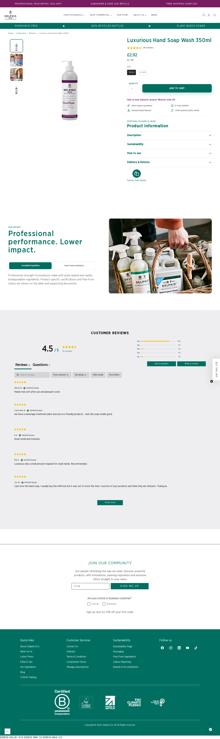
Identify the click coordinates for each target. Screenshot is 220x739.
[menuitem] (74, 15)
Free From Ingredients (124, 656)
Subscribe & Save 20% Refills (110, 3)
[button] (158, 341)
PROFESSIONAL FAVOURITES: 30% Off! (38, 3)
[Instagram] (171, 648)
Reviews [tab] (22, 365)
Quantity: (134, 83)
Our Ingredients (28, 667)
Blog (22, 672)
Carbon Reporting (122, 662)
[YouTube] (188, 648)
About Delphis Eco (29, 646)
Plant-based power (191, 26)
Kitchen (32, 33)
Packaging (118, 651)
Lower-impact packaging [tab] (74, 265)
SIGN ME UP (129, 586)
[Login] (208, 15)
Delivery (71, 651)
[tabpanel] (110, 440)
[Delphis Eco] (10, 15)
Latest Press (26, 656)
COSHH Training (28, 677)
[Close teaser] (211, 381)
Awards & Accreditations (125, 667)
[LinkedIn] (179, 648)
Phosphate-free (26, 26)
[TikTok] (196, 648)
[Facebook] (162, 648)
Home (10, 33)
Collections (21, 33)
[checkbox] (98, 375)
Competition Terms (76, 662)
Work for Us (26, 651)
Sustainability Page (122, 646)
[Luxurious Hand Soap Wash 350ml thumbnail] (16, 45)
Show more (110, 502)
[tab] (41, 365)
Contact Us (72, 646)
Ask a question (162, 364)
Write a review (191, 364)
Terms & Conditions (76, 656)
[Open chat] (210, 729)
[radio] (131, 72)
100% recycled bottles (107, 26)
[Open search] (203, 15)
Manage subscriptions (78, 667)
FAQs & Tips (26, 662)
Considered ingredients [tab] (30, 265)
